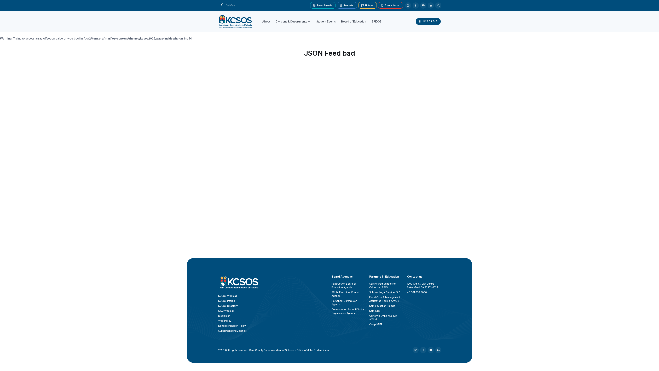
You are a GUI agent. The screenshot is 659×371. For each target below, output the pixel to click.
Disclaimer (224, 315)
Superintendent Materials (232, 330)
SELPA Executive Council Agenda (346, 294)
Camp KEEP (375, 324)
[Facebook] (416, 5)
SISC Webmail (226, 310)
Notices (369, 5)
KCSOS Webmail (227, 295)
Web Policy (224, 320)
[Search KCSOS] (438, 5)
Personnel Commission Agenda (344, 302)
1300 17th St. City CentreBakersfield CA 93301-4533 (422, 285)
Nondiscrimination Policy (232, 325)
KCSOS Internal (226, 300)
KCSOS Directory (228, 305)
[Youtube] (423, 5)
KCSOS (230, 5)
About (266, 21)
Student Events (326, 21)
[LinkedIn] (431, 5)
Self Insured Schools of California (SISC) (382, 285)
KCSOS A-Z (430, 21)
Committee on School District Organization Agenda (348, 311)
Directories (390, 5)
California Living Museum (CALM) (383, 317)
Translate (348, 5)
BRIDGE (376, 21)
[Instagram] (408, 5)
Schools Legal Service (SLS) (385, 292)
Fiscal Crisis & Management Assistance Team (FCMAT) (384, 299)
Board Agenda (324, 5)
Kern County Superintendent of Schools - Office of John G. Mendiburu (289, 350)
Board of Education (353, 21)
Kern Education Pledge (382, 305)
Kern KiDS (374, 310)
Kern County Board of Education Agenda (344, 285)
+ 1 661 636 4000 (417, 292)
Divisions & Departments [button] (291, 21)
